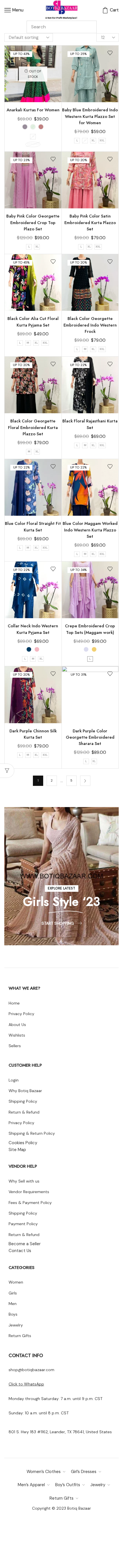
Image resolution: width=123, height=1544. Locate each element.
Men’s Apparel (31, 1485)
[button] (61, 888)
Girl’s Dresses (83, 1471)
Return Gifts (61, 1498)
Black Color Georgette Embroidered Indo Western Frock (90, 324)
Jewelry (97, 1485)
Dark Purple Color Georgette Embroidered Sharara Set (90, 737)
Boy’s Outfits (67, 1485)
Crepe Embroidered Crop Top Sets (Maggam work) (90, 629)
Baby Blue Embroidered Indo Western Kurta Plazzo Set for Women (90, 116)
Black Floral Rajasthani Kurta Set (90, 424)
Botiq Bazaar (79, 1508)
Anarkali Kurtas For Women (33, 110)
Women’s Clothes (44, 1471)
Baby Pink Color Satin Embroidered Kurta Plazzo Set (90, 222)
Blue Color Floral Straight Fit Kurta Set (33, 526)
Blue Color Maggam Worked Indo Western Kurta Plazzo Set (90, 529)
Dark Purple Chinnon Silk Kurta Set (33, 734)
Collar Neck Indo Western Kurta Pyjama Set (33, 629)
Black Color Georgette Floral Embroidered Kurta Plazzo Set (33, 427)
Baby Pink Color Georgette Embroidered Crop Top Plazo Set (32, 222)
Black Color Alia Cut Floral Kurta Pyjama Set (33, 321)
